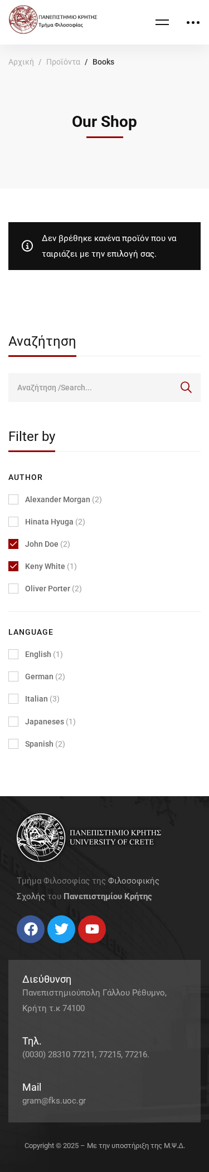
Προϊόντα (63, 61)
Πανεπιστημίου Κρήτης (108, 896)
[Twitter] (27, 947)
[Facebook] (16, 947)
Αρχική (21, 61)
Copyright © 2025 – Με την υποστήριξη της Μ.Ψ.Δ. (105, 1145)
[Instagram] (39, 947)
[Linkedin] (50, 947)
